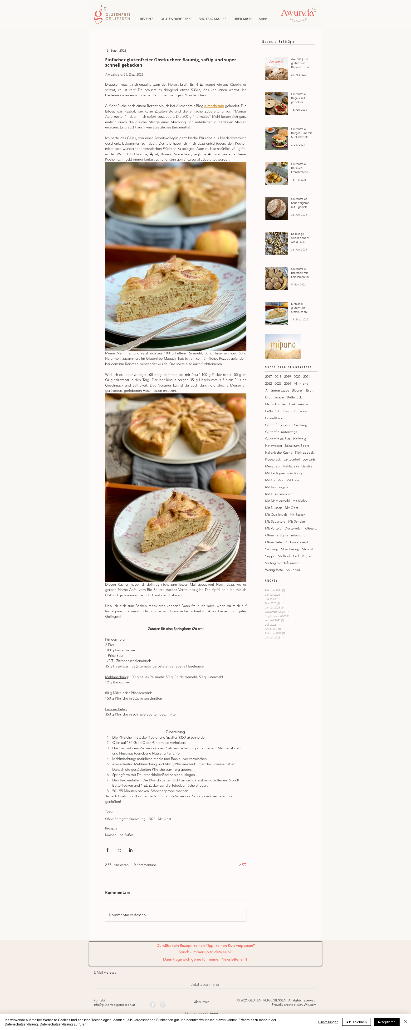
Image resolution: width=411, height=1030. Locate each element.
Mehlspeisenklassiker (298, 466)
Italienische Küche (278, 453)
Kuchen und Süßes (119, 835)
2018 (278, 377)
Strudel (307, 549)
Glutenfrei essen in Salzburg (286, 425)
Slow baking (290, 549)
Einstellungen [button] (328, 1022)
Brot (309, 390)
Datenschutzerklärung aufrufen (63, 1024)
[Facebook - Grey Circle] (153, 1005)
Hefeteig (299, 439)
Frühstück (272, 411)
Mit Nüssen (273, 508)
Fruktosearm (298, 404)
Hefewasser (273, 446)
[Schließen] (405, 1022)
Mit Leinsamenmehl (279, 494)
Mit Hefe (292, 480)
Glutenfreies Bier (277, 439)
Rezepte (111, 828)
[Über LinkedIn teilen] (130, 850)
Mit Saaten (298, 515)
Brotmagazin (274, 397)
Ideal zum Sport (297, 446)
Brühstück (294, 397)
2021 (306, 377)
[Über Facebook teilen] (107, 850)
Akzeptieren (387, 1022)
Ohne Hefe (273, 542)
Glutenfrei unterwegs (281, 432)
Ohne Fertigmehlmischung (125, 819)
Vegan (306, 556)
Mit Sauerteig (275, 522)
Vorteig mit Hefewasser (282, 563)
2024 (287, 384)
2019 (287, 377)
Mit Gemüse (274, 480)
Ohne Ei (311, 528)
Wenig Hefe (274, 570)
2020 (297, 377)
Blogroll (297, 390)
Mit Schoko (296, 522)
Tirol (296, 556)
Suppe (270, 556)
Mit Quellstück (276, 515)
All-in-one (301, 384)
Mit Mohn (300, 501)
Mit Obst (164, 819)
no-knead (293, 570)
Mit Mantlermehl (277, 501)
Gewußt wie (274, 418)
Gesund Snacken (295, 411)
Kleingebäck (304, 453)
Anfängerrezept (277, 390)
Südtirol (284, 556)
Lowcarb (309, 459)
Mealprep (272, 466)
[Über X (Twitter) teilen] (119, 850)
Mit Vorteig (273, 528)
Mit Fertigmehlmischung (283, 473)
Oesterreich (293, 528)
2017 (268, 377)
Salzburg (271, 549)
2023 (278, 384)
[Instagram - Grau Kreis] (163, 1005)
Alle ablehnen (356, 1022)
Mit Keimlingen (276, 487)
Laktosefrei (292, 459)
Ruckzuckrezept (296, 542)
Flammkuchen (275, 404)
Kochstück (273, 459)
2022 (151, 819)
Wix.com (310, 1004)
